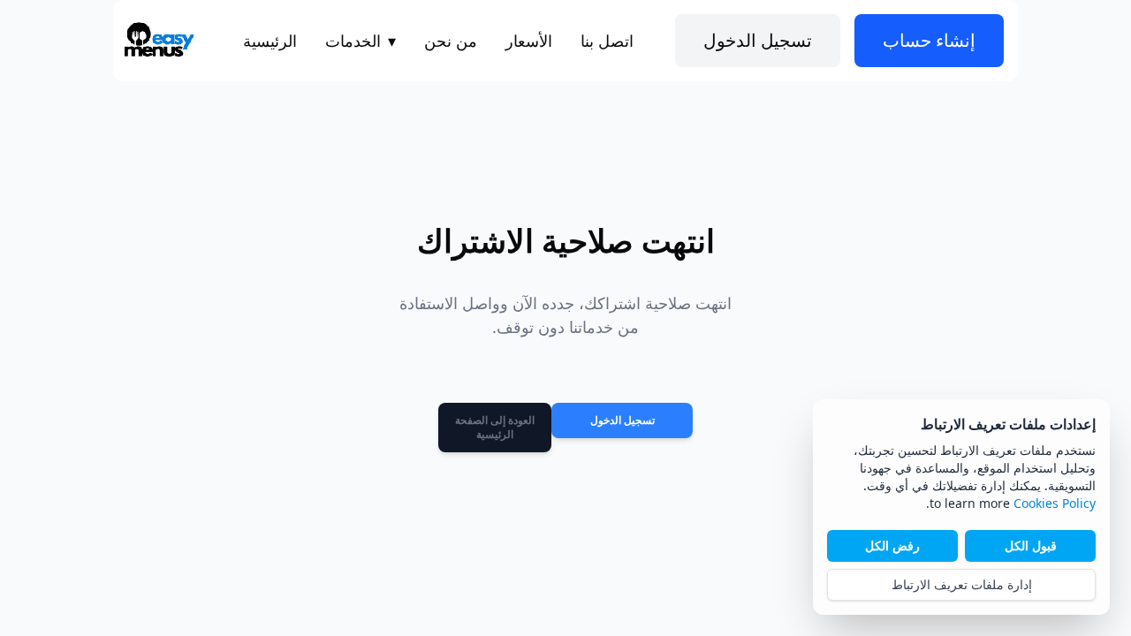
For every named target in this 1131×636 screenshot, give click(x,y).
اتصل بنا (607, 40)
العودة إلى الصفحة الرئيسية (495, 427)
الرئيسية (270, 40)
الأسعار (528, 40)
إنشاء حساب (929, 40)
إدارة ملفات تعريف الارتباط (962, 584)
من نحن (450, 40)
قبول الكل (1031, 545)
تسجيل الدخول (622, 420)
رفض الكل (892, 545)
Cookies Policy (1054, 503)
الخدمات (360, 40)
